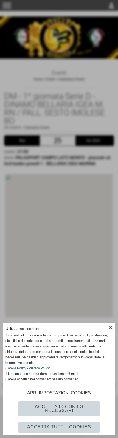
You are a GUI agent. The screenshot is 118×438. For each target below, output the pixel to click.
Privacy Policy (39, 368)
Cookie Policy (15, 368)
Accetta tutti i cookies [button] (59, 427)
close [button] (110, 327)
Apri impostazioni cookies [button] (59, 393)
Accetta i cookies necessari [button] (59, 408)
